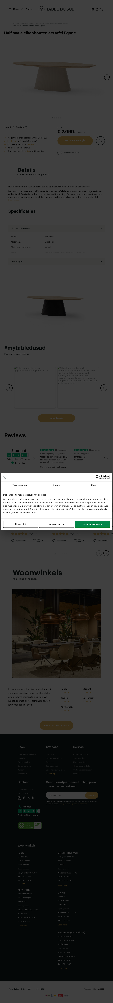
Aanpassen (54, 524)
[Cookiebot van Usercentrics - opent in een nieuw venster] (98, 477)
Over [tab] (93, 485)
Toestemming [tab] (19, 485)
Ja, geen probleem (92, 524)
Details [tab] (56, 485)
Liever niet (20, 524)
